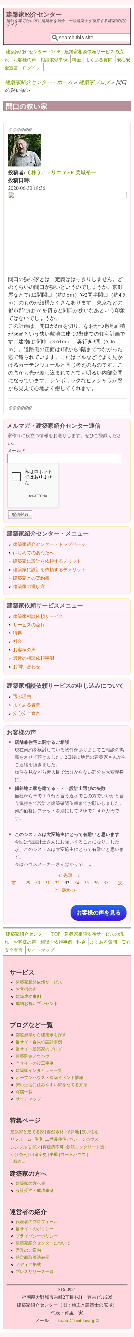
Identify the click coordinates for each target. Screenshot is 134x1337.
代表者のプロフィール (37, 1221)
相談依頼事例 (54, 59)
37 (106, 882)
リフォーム (21, 1139)
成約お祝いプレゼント (37, 1003)
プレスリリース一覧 (35, 1271)
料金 (76, 59)
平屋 (53, 1154)
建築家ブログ (94, 82)
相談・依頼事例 (56, 942)
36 (96, 882)
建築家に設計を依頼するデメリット (49, 569)
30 (37, 882)
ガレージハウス (84, 1139)
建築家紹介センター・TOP (33, 51)
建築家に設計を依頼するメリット (47, 561)
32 (57, 882)
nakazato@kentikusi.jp (76, 1320)
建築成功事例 (28, 996)
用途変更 (38, 1154)
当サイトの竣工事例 (35, 1063)
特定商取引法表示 (32, 1257)
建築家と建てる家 (27, 1132)
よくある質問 (99, 59)
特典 (17, 633)
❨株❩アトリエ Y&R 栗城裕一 (61, 172)
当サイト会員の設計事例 (39, 1042)
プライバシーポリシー (37, 1236)
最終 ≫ (69, 890)
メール (16, 450)
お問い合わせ (26, 666)
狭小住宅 (90, 1132)
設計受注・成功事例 (35, 1190)
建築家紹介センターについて (43, 1243)
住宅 (38, 1139)
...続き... (17, 1161)
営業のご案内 (28, 1250)
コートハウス (73, 1154)
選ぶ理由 (22, 696)
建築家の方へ (30, 1183)
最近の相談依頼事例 (33, 658)
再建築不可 (53, 1147)
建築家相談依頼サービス (38, 616)
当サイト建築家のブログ (39, 1049)
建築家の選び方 (29, 586)
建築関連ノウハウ (32, 1056)
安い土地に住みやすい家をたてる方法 (51, 1084)
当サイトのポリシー (35, 1229)
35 (86, 882)
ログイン (31, 68)
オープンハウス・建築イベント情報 (49, 1077)
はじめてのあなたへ (33, 552)
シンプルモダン (25, 1147)
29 (28, 882)
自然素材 (55, 1132)
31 (47, 882)
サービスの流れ (29, 624)
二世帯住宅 (55, 1139)
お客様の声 (24, 59)
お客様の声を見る (98, 913)
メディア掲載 (28, 1264)
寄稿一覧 (24, 1092)
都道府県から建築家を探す (41, 1034)
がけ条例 (18, 1154)
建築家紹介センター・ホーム (39, 82)
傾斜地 (72, 1132)
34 (76, 882)
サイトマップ (40, 950)
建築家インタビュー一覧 (39, 1070)
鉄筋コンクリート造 (85, 1147)
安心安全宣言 (26, 713)
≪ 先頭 (64, 875)
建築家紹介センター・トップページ (49, 544)
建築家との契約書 (31, 578)
